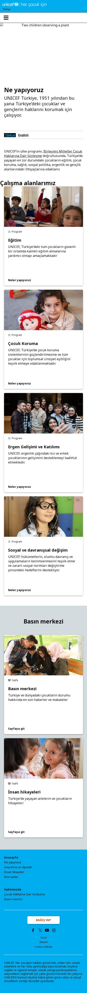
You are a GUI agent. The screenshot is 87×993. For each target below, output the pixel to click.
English (23, 135)
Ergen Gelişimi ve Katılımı (34, 447)
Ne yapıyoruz (12, 862)
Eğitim (14, 240)
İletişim (43, 942)
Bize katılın (11, 877)
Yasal (43, 937)
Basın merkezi (22, 688)
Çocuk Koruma (23, 343)
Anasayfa (11, 857)
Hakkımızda (12, 889)
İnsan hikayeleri (24, 792)
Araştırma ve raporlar (18, 867)
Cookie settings (43, 946)
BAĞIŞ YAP (43, 920)
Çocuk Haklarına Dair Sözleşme (24, 894)
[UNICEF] (24, 4)
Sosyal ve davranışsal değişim (38, 550)
